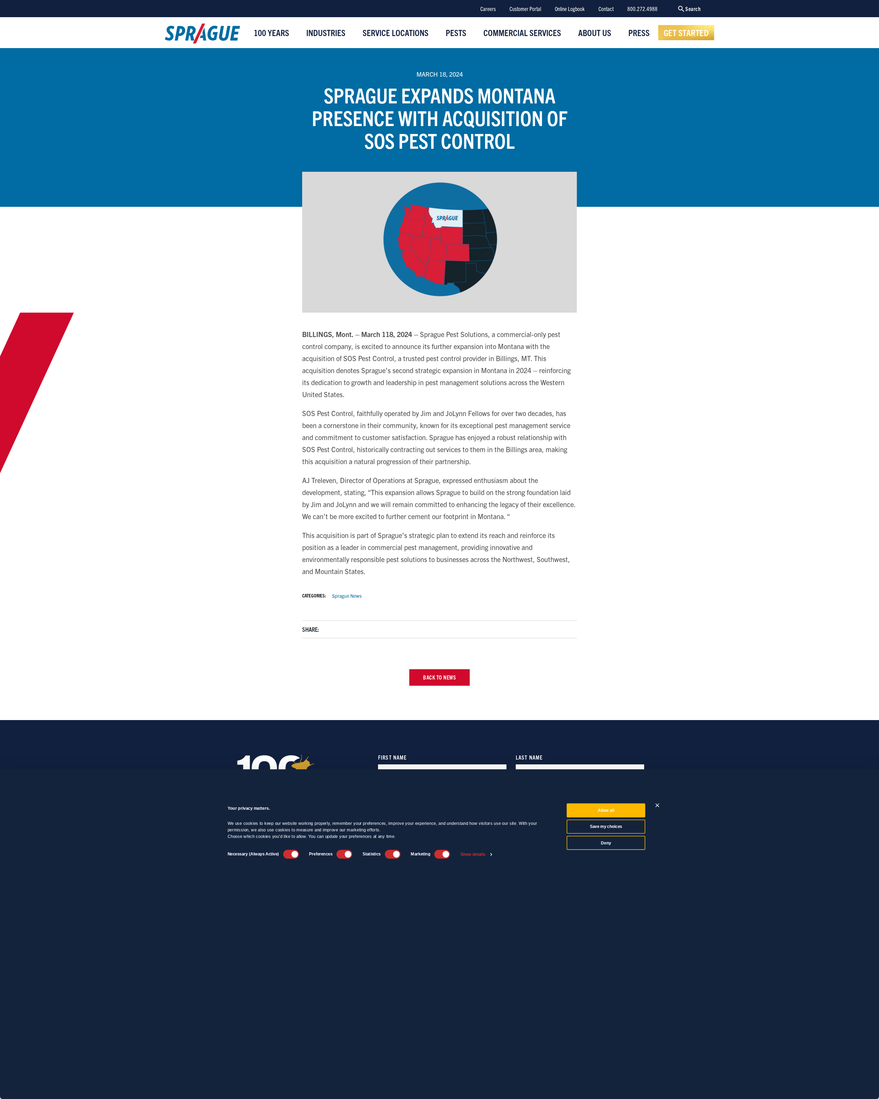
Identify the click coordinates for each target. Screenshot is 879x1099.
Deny (606, 842)
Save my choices (606, 826)
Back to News (439, 677)
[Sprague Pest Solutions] (202, 35)
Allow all (606, 810)
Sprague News (347, 596)
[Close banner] (657, 805)
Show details (473, 854)
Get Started (686, 32)
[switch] (344, 854)
